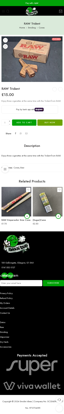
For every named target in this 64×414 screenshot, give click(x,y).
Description (32, 145)
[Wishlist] (5, 40)
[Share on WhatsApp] (21, 133)
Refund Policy (6, 298)
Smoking (32, 27)
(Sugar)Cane (39, 220)
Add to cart (24, 122)
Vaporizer (4, 336)
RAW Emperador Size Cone (16, 220)
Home (22, 27)
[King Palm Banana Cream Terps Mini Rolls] (54, 89)
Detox (2, 322)
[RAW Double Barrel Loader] (60, 89)
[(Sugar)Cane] (48, 201)
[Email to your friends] (26, 133)
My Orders (5, 303)
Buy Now (50, 122)
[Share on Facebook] (15, 133)
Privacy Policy (6, 293)
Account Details (7, 307)
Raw (22, 167)
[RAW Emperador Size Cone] (16, 201)
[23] (32, 59)
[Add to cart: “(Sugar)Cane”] (58, 216)
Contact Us (5, 312)
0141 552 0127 (8, 267)
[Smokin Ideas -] (32, 11)
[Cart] (61, 11)
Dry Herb (4, 341)
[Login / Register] (56, 11)
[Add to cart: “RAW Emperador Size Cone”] (27, 216)
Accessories (5, 346)
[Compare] (5, 46)
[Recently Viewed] (59, 408)
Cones (42, 27)
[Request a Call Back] (59, 399)
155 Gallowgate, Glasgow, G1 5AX (17, 262)
